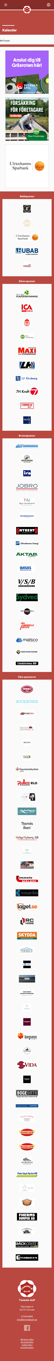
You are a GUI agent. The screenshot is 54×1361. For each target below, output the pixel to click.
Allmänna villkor (27, 1340)
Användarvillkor (27, 1342)
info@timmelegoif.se (27, 1319)
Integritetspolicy (27, 1348)
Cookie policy (27, 1345)
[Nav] (6, 5)
